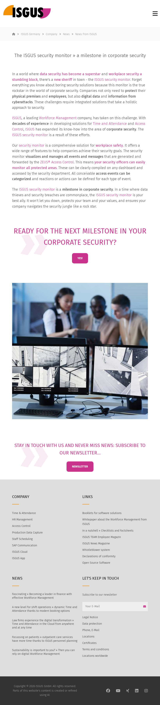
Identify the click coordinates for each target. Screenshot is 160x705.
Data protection (92, 623)
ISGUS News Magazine (96, 543)
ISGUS (99, 79)
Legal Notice (90, 617)
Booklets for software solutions (102, 513)
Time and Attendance (110, 123)
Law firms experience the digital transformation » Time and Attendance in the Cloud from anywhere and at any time (43, 624)
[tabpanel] (80, 351)
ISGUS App (18, 558)
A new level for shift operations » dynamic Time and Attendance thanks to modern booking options (44, 609)
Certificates (89, 643)
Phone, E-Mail (90, 630)
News (66, 34)
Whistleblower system (96, 550)
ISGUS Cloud (19, 552)
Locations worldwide (95, 655)
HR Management (22, 519)
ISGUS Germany (30, 34)
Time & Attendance (24, 513)
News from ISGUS (86, 34)
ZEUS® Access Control (57, 162)
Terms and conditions (95, 649)
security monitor (117, 79)
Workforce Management (57, 118)
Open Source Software (96, 562)
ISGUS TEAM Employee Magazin (101, 537)
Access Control (21, 526)
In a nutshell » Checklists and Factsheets (107, 530)
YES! (80, 258)
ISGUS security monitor (30, 135)
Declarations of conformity (99, 556)
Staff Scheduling (22, 539)
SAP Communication (24, 545)
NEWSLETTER (80, 466)
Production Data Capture (27, 532)
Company (51, 34)
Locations (88, 636)
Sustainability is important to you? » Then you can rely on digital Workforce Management (43, 652)
